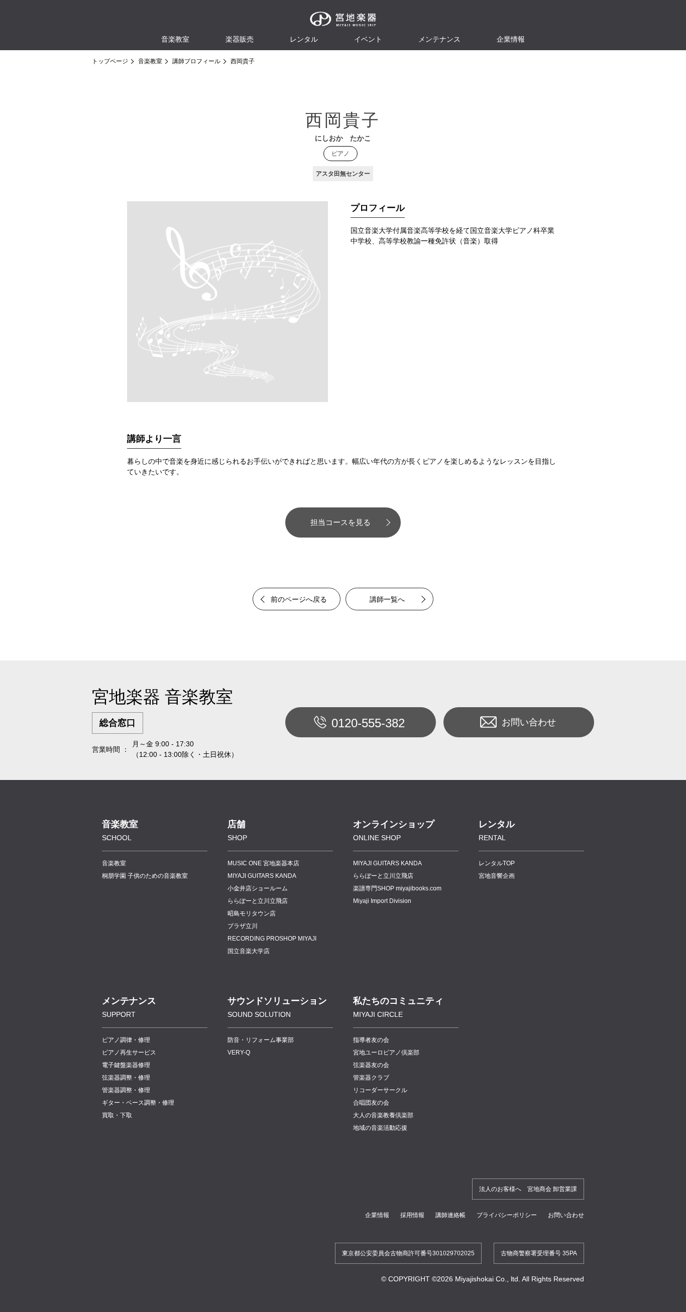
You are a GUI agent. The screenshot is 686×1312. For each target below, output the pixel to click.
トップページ (110, 61)
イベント (368, 39)
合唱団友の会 (371, 1102)
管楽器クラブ (371, 1077)
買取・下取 (117, 1115)
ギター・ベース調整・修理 (138, 1102)
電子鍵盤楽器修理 (126, 1065)
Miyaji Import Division (382, 900)
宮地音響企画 (497, 875)
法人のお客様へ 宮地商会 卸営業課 (528, 1189)
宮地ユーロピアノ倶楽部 (386, 1052)
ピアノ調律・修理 (126, 1039)
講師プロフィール (196, 61)
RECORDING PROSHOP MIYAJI (271, 938)
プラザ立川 (242, 926)
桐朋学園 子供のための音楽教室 (145, 875)
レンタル (304, 39)
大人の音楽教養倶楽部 (383, 1115)
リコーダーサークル (380, 1090)
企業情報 (377, 1215)
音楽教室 (150, 61)
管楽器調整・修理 (126, 1090)
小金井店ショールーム (257, 888)
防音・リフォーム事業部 (260, 1039)
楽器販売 (239, 39)
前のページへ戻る (299, 599)
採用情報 (412, 1215)
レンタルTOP (497, 863)
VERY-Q (238, 1052)
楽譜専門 (397, 888)
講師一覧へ (387, 599)
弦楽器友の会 (371, 1065)
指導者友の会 (371, 1039)
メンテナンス (439, 39)
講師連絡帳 (450, 1215)
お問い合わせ (529, 722)
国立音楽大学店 (248, 951)
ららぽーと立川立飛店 (257, 900)
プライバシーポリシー (507, 1215)
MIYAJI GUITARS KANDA (261, 875)
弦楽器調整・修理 (126, 1077)
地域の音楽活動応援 (380, 1127)
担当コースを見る (340, 522)
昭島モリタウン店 (251, 913)
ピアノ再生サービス (129, 1052)
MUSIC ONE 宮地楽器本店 (263, 863)
